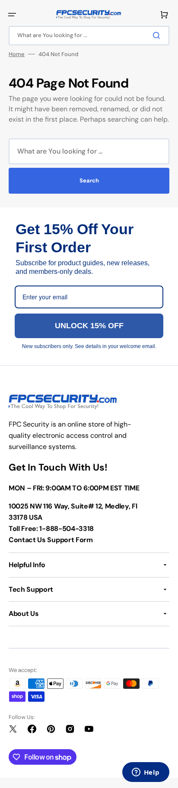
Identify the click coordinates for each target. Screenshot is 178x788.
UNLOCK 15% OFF (89, 325)
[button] (12, 14)
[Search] (158, 35)
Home (17, 54)
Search (89, 180)
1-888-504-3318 (66, 528)
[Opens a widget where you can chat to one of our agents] (145, 773)
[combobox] (89, 35)
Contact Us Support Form (51, 539)
